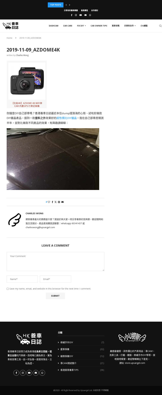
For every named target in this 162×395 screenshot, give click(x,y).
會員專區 (84, 10)
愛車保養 (82, 349)
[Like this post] (49, 201)
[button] (66, 4)
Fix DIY (80, 25)
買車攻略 (115, 25)
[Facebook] (71, 15)
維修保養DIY (82, 356)
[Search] (160, 25)
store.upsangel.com (135, 362)
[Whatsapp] (90, 15)
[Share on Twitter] (55, 201)
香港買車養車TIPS (82, 369)
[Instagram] (76, 15)
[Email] (85, 15)
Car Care (67, 25)
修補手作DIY (82, 342)
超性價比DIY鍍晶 (66, 118)
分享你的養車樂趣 (71, 10)
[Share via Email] (62, 201)
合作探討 (94, 10)
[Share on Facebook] (52, 201)
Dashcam (53, 25)
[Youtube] (80, 15)
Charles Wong (22, 55)
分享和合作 (129, 25)
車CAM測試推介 (82, 363)
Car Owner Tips (99, 25)
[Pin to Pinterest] (59, 201)
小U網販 (144, 25)
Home (9, 37)
